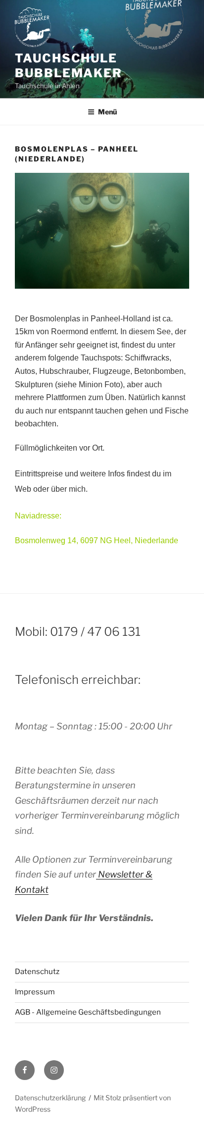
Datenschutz (37, 971)
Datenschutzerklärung (50, 1097)
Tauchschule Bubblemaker (68, 65)
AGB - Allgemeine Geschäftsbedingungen (88, 1012)
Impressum (35, 991)
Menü (107, 111)
